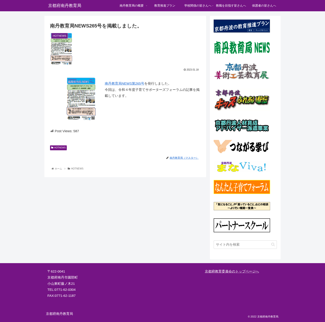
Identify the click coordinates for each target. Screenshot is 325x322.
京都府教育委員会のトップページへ (232, 271)
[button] (273, 244)
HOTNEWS (60, 147)
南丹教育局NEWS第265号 (124, 83)
